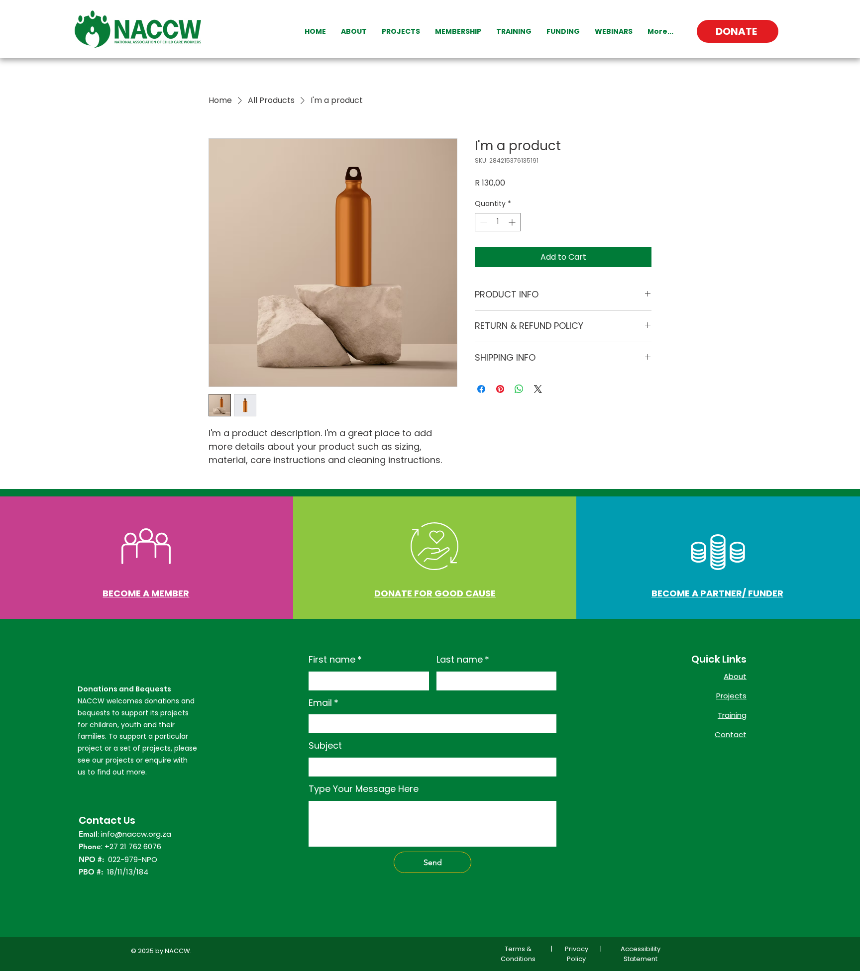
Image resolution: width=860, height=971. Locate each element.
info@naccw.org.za (136, 834)
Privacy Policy (576, 954)
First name (335, 659)
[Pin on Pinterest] (500, 389)
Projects (731, 695)
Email (323, 702)
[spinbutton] (498, 222)
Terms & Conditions (518, 954)
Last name (462, 659)
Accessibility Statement (640, 954)
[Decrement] (482, 222)
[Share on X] (538, 389)
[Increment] (513, 222)
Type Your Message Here (364, 788)
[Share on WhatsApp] (519, 389)
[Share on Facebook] (481, 389)
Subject (325, 745)
